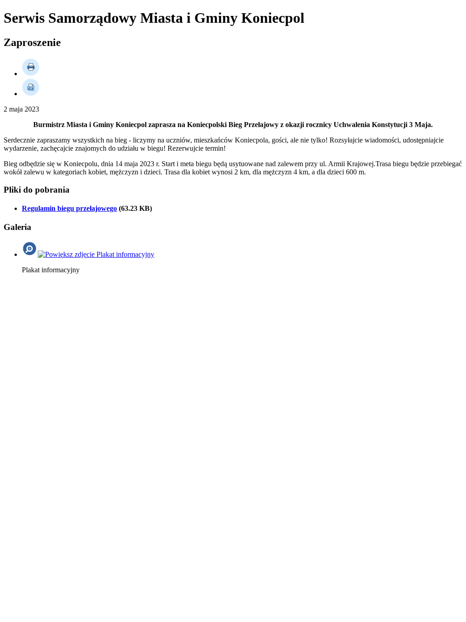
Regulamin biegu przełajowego (69, 208)
